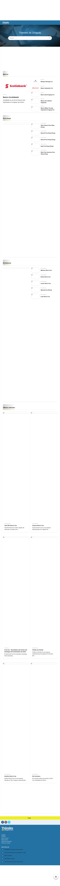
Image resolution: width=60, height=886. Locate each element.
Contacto (3, 836)
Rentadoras (7, 263)
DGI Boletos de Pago (9, 858)
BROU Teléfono (8, 855)
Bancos (5, 74)
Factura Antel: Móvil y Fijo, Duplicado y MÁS (15, 852)
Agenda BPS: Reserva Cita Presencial (13, 849)
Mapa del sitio (4, 839)
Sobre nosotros (5, 838)
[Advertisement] (30, 10)
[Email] (5, 822)
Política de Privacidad (6, 841)
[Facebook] (2, 822)
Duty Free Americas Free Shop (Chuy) (13, 861)
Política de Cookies (5, 843)
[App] (9, 822)
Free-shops (7, 118)
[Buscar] (48, 37)
